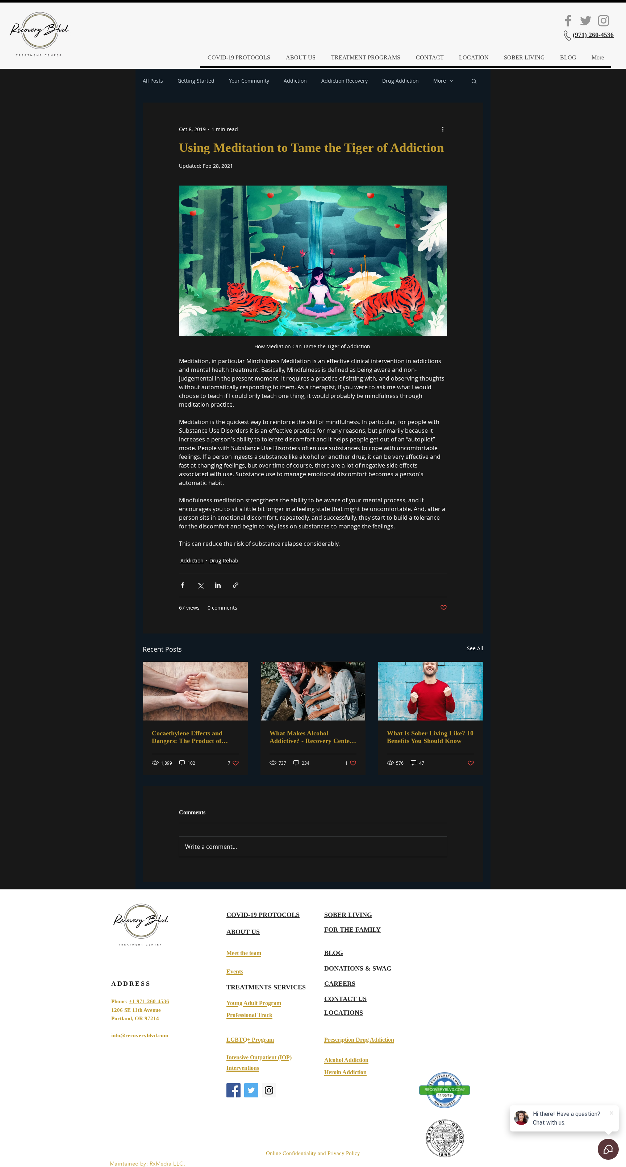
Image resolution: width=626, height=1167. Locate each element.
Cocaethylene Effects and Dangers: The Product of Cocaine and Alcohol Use (187, 737)
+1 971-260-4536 (149, 1001)
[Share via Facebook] (182, 585)
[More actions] (442, 129)
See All (475, 648)
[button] (474, 81)
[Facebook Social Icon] (568, 20)
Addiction (295, 80)
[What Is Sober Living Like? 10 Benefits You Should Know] (430, 691)
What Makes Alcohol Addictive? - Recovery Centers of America (312, 737)
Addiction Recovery (344, 80)
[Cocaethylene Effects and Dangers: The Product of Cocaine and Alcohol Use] (195, 691)
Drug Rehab (223, 560)
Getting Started (196, 80)
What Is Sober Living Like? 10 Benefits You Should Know (430, 737)
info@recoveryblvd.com (139, 1035)
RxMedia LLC (167, 1163)
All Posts (153, 80)
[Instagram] (603, 20)
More (439, 80)
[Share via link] (235, 585)
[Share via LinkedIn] (217, 585)
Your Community (249, 80)
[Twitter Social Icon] (585, 20)
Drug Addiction (400, 80)
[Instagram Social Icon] (269, 1090)
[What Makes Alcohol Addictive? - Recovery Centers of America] (313, 691)
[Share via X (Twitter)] (200, 585)
